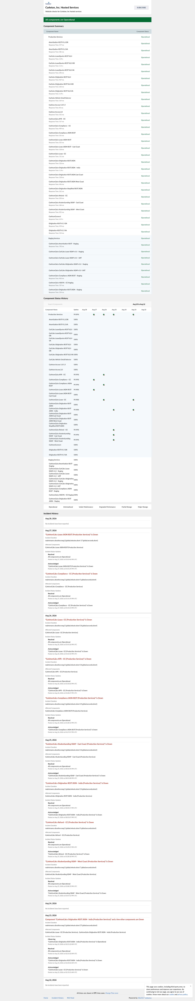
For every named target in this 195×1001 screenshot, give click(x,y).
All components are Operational (60, 19)
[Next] (148, 304)
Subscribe (141, 8)
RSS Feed (70, 998)
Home (46, 998)
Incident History (58, 998)
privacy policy (182, 994)
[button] (66, 26)
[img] (64, 26)
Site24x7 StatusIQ (144, 998)
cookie (171, 994)
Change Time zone (111, 993)
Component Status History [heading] (56, 298)
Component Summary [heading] (54, 26)
